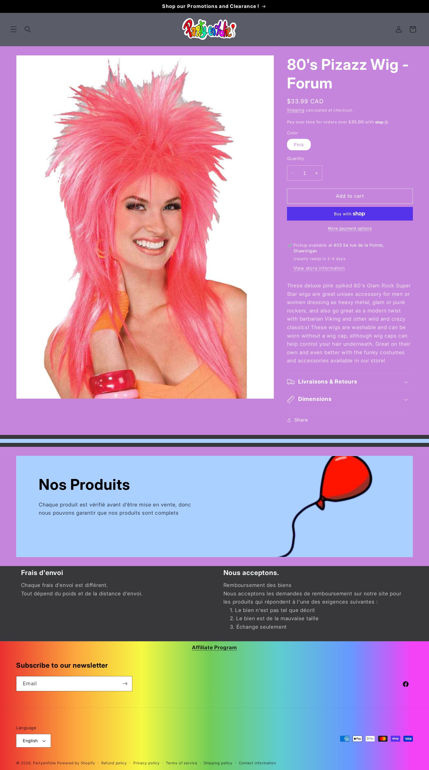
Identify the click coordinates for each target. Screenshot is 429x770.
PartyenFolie (44, 763)
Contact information (257, 763)
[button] (13, 29)
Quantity (295, 158)
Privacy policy (146, 763)
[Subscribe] (125, 683)
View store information (319, 268)
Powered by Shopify (76, 763)
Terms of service (181, 763)
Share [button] (301, 420)
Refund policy (114, 763)
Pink (299, 145)
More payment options (350, 228)
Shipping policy (218, 763)
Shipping (296, 110)
